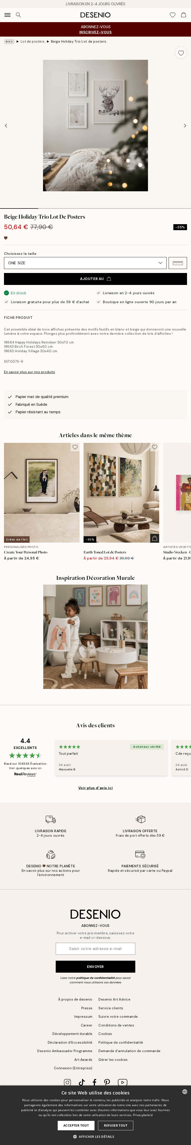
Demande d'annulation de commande (129, 1051)
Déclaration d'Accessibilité (70, 1042)
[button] (178, 263)
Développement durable (72, 1034)
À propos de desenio (75, 999)
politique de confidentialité (95, 978)
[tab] (19, 207)
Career (87, 1025)
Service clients (110, 1008)
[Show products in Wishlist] (172, 15)
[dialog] (95, 1115)
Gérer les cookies (113, 1060)
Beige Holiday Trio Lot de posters (78, 41)
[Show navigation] (7, 15)
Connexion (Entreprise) (73, 1068)
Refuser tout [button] (115, 1125)
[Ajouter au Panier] (154, 538)
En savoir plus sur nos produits (29, 372)
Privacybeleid (142, 1115)
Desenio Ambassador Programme (65, 1051)
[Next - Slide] (185, 126)
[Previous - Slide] (6, 126)
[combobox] (184, 1091)
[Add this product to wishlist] (181, 53)
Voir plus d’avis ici (95, 788)
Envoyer (95, 966)
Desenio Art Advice (114, 999)
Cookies (105, 1034)
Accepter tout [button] (76, 1125)
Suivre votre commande (118, 1016)
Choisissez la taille (20, 253)
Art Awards (83, 1060)
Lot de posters (33, 41)
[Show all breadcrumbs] (9, 41)
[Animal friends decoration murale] (95, 637)
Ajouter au (92, 278)
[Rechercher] (18, 15)
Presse (87, 1008)
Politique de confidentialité (120, 1042)
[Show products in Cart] (183, 15)
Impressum (83, 1016)
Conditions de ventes (116, 1025)
